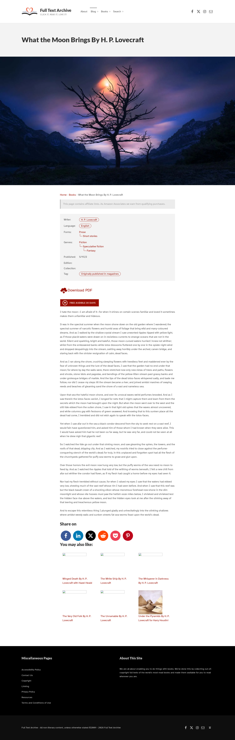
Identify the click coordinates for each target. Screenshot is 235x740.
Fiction (83, 242)
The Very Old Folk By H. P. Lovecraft (77, 618)
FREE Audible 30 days (82, 303)
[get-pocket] (115, 536)
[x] (91, 536)
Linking (25, 686)
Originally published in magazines (100, 273)
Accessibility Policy (31, 669)
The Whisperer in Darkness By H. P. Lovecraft (153, 581)
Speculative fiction (93, 246)
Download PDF (80, 290)
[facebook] (66, 536)
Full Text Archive (55, 10)
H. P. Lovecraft (89, 219)
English (85, 225)
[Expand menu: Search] (123, 11)
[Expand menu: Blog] (97, 11)
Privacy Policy (28, 691)
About (84, 11)
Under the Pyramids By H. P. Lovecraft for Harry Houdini (153, 618)
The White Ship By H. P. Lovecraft (114, 581)
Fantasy (91, 250)
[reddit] (103, 536)
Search (117, 11)
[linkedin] (78, 536)
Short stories (90, 236)
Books (104, 11)
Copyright (26, 680)
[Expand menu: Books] (110, 11)
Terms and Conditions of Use (36, 702)
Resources (27, 697)
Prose (82, 232)
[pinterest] (128, 536)
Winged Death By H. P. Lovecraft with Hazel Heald (77, 581)
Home (63, 194)
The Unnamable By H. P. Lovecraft (114, 618)
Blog (93, 11)
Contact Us (27, 675)
